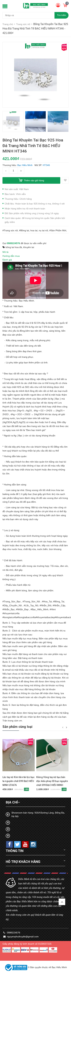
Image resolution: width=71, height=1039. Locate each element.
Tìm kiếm (61, 15)
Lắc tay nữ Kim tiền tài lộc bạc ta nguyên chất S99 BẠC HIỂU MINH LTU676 (18, 781)
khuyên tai (28, 247)
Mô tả (5, 252)
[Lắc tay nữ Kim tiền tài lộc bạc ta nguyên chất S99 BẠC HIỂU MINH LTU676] (18, 755)
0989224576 (13, 243)
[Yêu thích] (65, 180)
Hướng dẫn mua (11, 256)
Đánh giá (7, 259)
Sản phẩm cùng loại (17, 727)
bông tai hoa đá (14, 247)
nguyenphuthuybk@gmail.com (23, 936)
